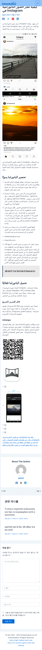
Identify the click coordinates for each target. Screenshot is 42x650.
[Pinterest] (13, 19)
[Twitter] (8, 19)
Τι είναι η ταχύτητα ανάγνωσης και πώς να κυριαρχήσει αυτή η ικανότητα (20, 512)
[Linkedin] (18, 19)
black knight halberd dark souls (21, 640)
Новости (15, 518)
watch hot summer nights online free (21, 643)
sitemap (21, 645)
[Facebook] (3, 19)
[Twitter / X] (21, 483)
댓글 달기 (8, 518)
